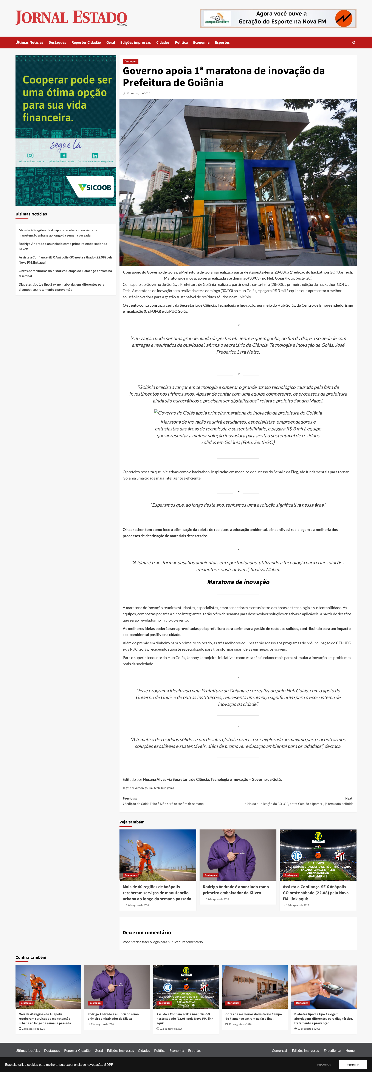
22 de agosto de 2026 (297, 905)
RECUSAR (324, 1064)
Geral (110, 42)
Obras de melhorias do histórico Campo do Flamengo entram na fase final (65, 273)
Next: (298, 801)
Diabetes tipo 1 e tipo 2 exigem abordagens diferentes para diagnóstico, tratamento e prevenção (61, 286)
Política (181, 42)
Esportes (222, 42)
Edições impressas (135, 42)
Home (350, 1050)
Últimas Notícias (29, 42)
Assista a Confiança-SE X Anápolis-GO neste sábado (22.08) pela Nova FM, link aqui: (316, 893)
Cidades (162, 42)
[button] (354, 42)
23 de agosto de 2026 (137, 905)
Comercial (279, 1050)
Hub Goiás (176, 657)
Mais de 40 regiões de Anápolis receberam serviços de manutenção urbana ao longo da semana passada (157, 893)
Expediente (332, 1050)
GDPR (108, 1064)
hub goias (167, 788)
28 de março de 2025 (138, 93)
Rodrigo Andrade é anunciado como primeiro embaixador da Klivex (236, 890)
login (156, 942)
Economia (201, 42)
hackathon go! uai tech (145, 788)
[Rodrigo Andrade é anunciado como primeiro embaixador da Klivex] (238, 855)
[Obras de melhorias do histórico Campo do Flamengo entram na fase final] (255, 987)
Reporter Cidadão (86, 42)
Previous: (163, 801)
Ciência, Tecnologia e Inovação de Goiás (292, 345)
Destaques (57, 42)
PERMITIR (353, 1064)
